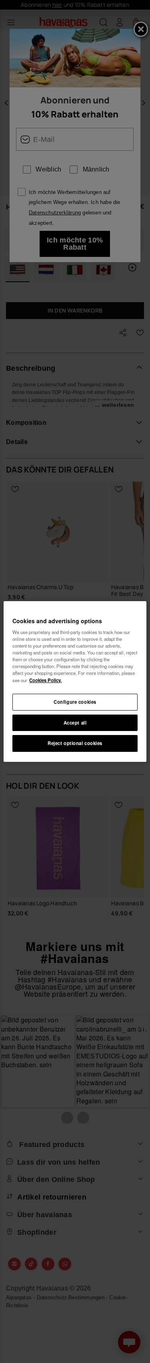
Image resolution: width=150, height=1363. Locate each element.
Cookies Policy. (45, 680)
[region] (75, 681)
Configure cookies (75, 702)
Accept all (75, 722)
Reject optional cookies (75, 743)
